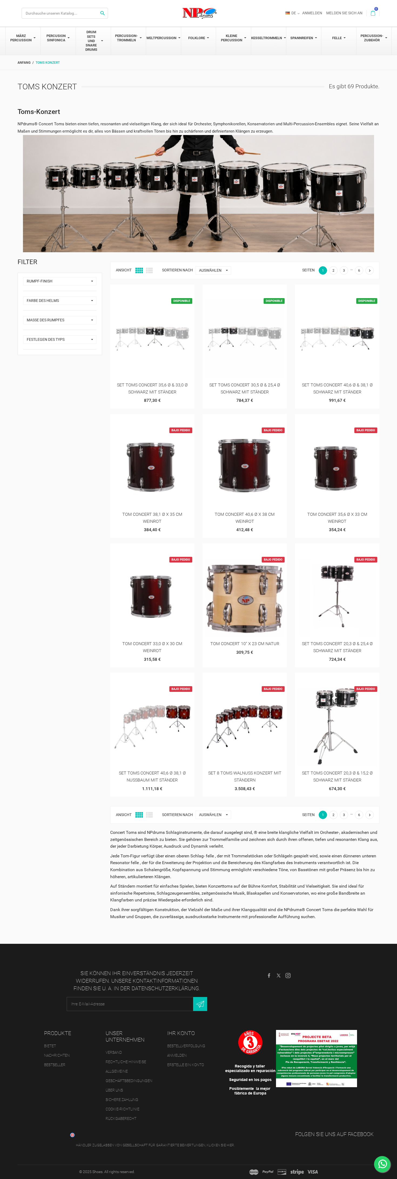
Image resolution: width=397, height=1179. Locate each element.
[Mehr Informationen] (165, 291)
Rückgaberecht (121, 1118)
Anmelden (177, 1055)
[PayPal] (268, 1172)
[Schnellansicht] (152, 291)
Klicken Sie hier (220, 1145)
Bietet (50, 1046)
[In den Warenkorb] (139, 291)
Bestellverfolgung (186, 1046)
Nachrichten (57, 1055)
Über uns (114, 1090)
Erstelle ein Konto (185, 1065)
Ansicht (124, 270)
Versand (114, 1052)
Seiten (308, 270)
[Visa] (312, 1172)
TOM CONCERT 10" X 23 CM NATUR (244, 643)
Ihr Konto (181, 1033)
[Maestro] (253, 1172)
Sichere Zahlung (122, 1099)
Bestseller (54, 1065)
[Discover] (282, 1172)
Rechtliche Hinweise (126, 1062)
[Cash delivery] (297, 1172)
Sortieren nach (177, 270)
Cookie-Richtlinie (122, 1109)
